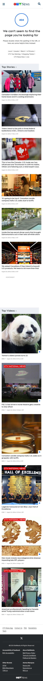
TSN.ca (5, 670)
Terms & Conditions (29, 655)
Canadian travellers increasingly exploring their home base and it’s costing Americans (21, 96)
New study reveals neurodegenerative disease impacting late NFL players (21, 559)
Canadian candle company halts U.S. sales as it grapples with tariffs (21, 457)
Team (4, 631)
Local (10, 51)
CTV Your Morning (14, 54)
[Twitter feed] (21, 638)
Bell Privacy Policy (29, 653)
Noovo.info (26, 665)
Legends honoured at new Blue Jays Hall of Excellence (20, 508)
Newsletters (32, 628)
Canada (16, 51)
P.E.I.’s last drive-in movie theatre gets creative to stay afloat (21, 406)
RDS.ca (25, 670)
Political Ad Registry (29, 658)
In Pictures (30, 51)
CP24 (4, 665)
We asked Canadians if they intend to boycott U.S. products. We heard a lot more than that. (21, 267)
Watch (23, 51)
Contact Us (18, 628)
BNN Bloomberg (8, 668)
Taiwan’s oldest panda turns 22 (15, 356)
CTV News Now (19, 57)
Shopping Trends (28, 54)
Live (27, 57)
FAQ (25, 628)
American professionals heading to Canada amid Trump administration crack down (20, 610)
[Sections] (4, 4)
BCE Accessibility (8, 653)
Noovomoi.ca (27, 668)
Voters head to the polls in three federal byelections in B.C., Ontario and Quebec (18, 130)
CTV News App (8, 628)
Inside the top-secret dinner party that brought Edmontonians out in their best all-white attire (21, 233)
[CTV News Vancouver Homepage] (21, 4)
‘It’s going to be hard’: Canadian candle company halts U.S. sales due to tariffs (18, 199)
